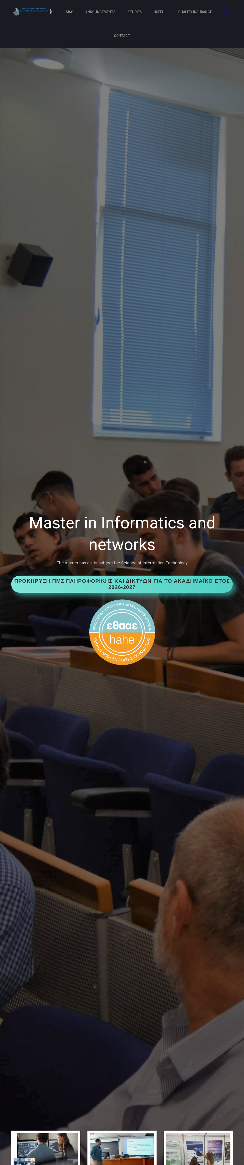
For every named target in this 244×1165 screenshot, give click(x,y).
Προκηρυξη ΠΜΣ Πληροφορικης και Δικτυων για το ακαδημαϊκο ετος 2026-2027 (122, 584)
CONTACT (122, 36)
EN (225, 12)
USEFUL (160, 12)
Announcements (100, 12)
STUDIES (134, 12)
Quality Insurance (195, 12)
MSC (69, 12)
